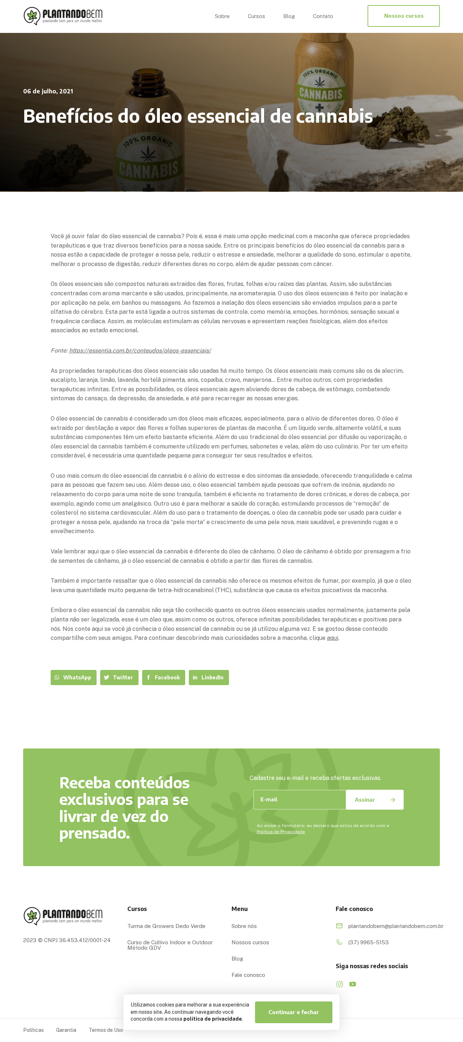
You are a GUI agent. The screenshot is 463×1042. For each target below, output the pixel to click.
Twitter (123, 677)
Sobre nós (244, 926)
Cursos (256, 16)
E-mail (268, 799)
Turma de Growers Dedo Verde (166, 926)
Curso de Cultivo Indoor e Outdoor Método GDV (170, 945)
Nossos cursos (404, 15)
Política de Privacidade (281, 831)
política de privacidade (212, 1019)
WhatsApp (77, 677)
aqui (332, 637)
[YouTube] (353, 984)
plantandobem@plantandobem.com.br (391, 926)
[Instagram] (340, 984)
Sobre (222, 16)
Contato (323, 16)
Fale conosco (248, 975)
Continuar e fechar (293, 1012)
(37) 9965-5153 (368, 942)
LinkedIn (212, 677)
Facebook (167, 677)
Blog (289, 16)
